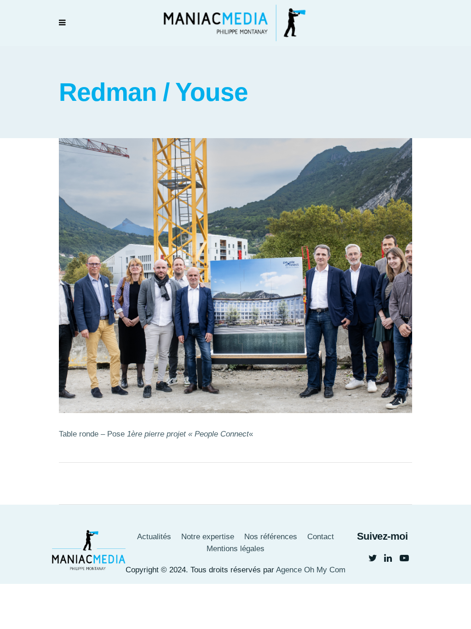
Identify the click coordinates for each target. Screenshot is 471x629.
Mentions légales (235, 548)
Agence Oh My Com (310, 569)
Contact (320, 536)
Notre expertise (207, 536)
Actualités (154, 536)
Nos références (270, 536)
